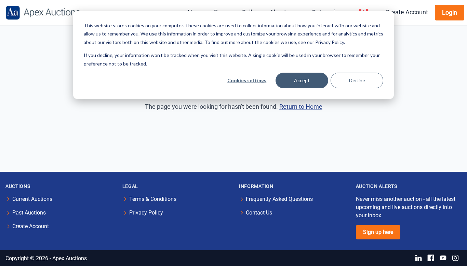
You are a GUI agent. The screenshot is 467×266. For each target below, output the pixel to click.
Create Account (407, 12)
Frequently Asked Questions (279, 199)
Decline (357, 80)
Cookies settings (246, 80)
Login (449, 12)
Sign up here (378, 232)
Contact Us (259, 212)
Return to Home (300, 106)
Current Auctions (32, 199)
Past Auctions (29, 212)
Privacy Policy (146, 212)
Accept (302, 80)
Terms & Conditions (152, 199)
